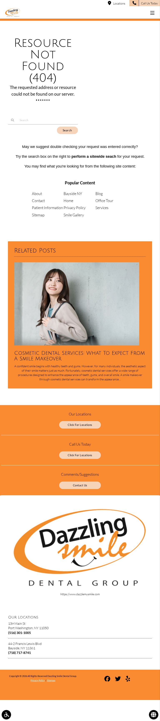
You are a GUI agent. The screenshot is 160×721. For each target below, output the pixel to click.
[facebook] (107, 679)
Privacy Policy (75, 207)
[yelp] (128, 679)
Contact (38, 200)
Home (68, 200)
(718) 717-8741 (19, 652)
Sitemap (38, 215)
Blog (99, 193)
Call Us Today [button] (149, 3)
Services (102, 207)
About (37, 193)
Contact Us (80, 485)
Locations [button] (119, 3)
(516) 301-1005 (19, 633)
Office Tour (104, 200)
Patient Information (47, 207)
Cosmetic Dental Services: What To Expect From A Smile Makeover (79, 356)
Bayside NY (73, 193)
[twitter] (118, 679)
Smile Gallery (74, 215)
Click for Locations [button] (80, 424)
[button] (153, 13)
